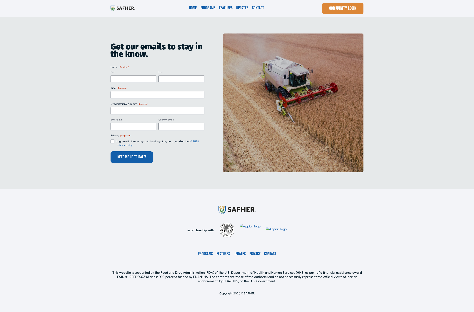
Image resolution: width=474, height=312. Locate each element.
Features (226, 8)
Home (193, 8)
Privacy (255, 253)
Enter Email (117, 119)
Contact (258, 8)
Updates (242, 8)
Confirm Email (166, 119)
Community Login (342, 8)
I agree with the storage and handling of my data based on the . (157, 143)
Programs (208, 8)
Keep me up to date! (131, 157)
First (113, 72)
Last (160, 72)
